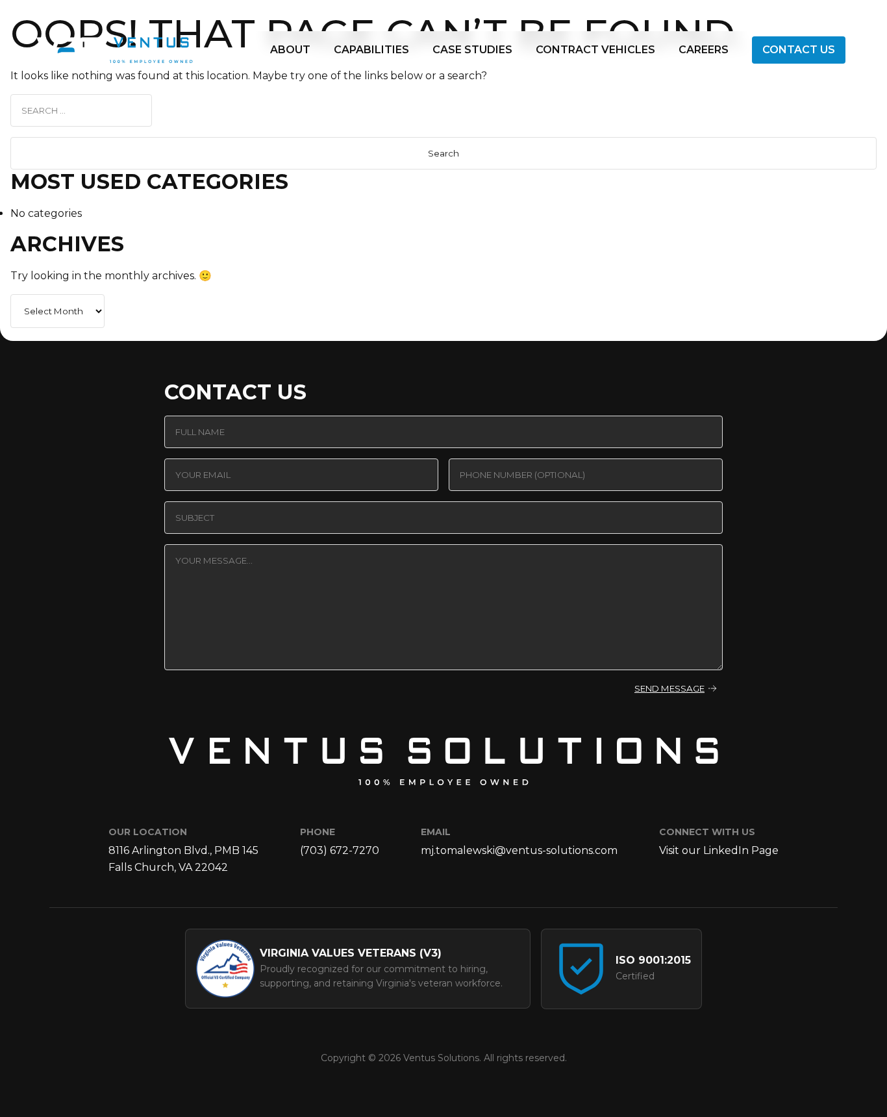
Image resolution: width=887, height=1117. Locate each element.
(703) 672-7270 (339, 850)
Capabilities (371, 50)
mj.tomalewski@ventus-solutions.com (519, 850)
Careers (704, 50)
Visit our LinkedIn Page (719, 850)
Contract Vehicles (595, 50)
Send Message (669, 688)
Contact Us (798, 50)
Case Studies (472, 50)
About (290, 50)
